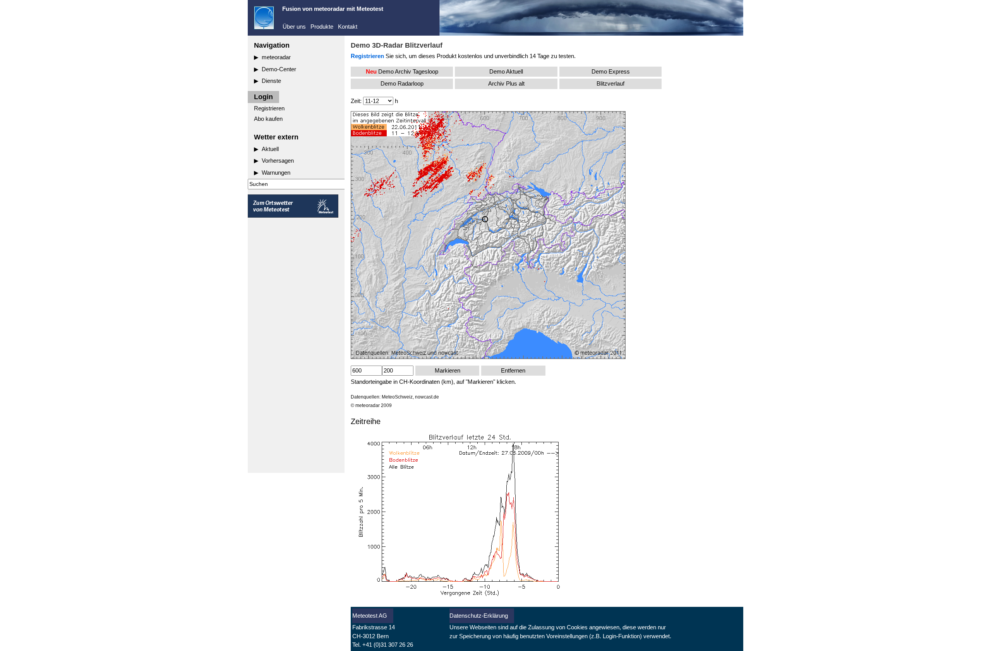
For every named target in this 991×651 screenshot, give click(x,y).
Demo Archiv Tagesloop (402, 71)
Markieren (447, 370)
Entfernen (513, 370)
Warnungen (276, 172)
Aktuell (270, 149)
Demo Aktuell (506, 71)
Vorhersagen (278, 160)
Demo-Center (279, 69)
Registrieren (269, 108)
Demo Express (611, 71)
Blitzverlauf (610, 83)
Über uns (294, 26)
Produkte (321, 26)
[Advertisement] (296, 346)
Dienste (271, 80)
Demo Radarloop (402, 83)
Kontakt (347, 26)
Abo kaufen (268, 118)
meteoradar (276, 57)
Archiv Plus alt (506, 83)
